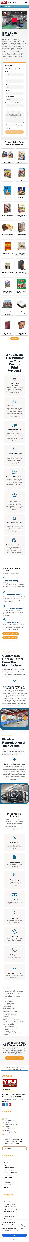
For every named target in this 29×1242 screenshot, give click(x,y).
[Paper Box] (14, 931)
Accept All (14, 1235)
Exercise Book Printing (8, 1006)
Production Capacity (9, 1170)
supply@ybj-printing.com (11, 1128)
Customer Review (8, 1185)
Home (2, 6)
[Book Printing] (14, 837)
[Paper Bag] (14, 913)
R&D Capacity (7, 1175)
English (9, 1148)
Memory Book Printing (8, 1018)
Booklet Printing (15, 995)
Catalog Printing (7, 998)
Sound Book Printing (8, 1029)
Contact (6, 1187)
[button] (4, 718)
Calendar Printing (14, 973)
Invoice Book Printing (8, 1010)
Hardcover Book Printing (9, 1008)
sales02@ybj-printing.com (12, 1132)
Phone (7, 84)
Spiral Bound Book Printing (9, 1031)
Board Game (18, 993)
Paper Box (14, 936)
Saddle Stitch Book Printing (10, 1028)
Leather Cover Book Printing (10, 1011)
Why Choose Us (8, 1165)
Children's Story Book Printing (10, 1000)
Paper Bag (14, 918)
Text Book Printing (7, 1034)
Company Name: (9, 97)
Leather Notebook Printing (9, 1013)
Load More (14, 338)
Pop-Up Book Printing (8, 1024)
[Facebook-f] (3, 1104)
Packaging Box (6, 1021)
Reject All (14, 1239)
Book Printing (14, 843)
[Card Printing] (14, 874)
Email (6, 78)
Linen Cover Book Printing (9, 1015)
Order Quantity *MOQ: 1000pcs (13, 103)
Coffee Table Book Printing (9, 1001)
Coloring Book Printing (8, 1003)
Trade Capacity (8, 1177)
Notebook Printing (7, 1020)
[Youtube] (10, 1104)
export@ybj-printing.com (11, 1124)
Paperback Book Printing (18, 1021)
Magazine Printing (7, 1016)
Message (7, 109)
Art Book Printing (7, 992)
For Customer (7, 1182)
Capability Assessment (10, 1168)
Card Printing (14, 880)
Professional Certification (10, 1172)
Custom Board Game (8, 1005)
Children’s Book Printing (9, 990)
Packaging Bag (17, 1020)
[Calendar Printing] (14, 968)
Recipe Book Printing (8, 1026)
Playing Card (18, 1023)
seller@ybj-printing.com (15, 1069)
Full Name (8, 72)
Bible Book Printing (18, 992)
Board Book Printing (8, 993)
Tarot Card (17, 1033)
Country (7, 90)
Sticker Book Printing (8, 1033)
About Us (6, 1163)
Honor (5, 1180)
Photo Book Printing (8, 1023)
